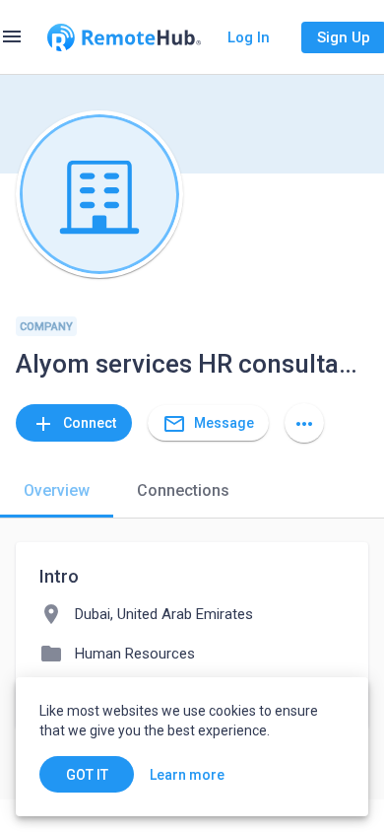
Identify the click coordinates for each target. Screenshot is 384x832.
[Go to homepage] (124, 37)
